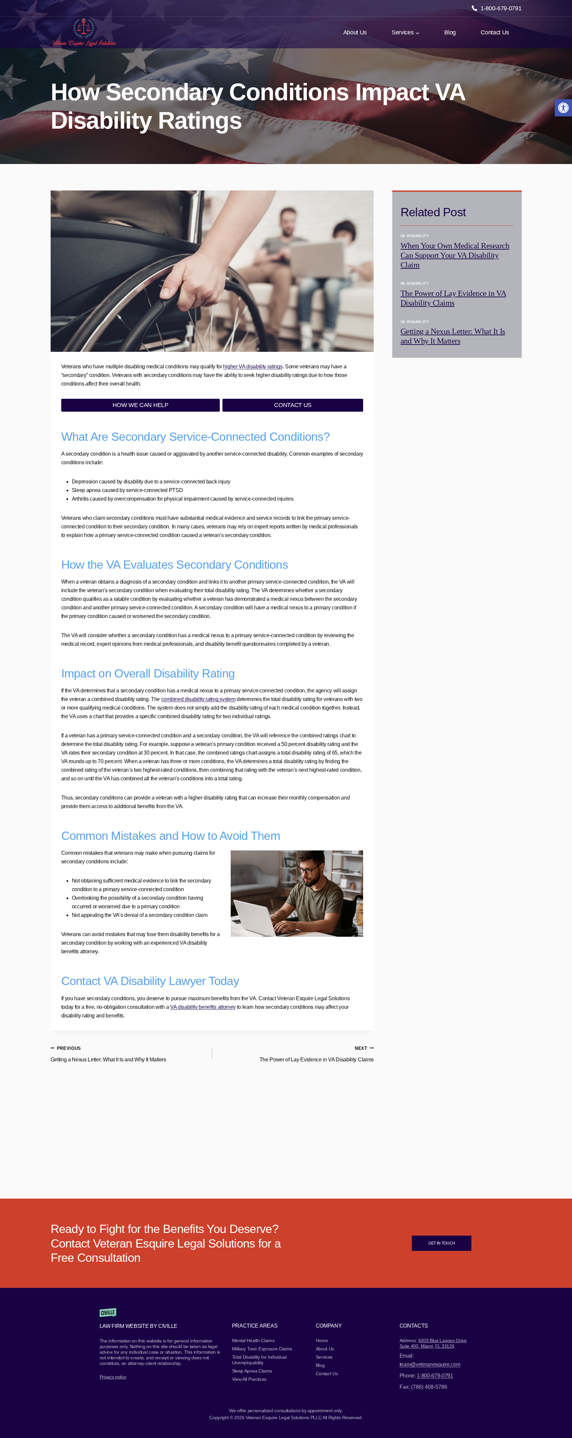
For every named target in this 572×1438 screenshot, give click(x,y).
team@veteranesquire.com (430, 1364)
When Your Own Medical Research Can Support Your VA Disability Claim (455, 255)
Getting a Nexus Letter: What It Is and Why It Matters (108, 1054)
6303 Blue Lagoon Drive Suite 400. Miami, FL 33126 (433, 1343)
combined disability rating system (198, 699)
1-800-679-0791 (501, 8)
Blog (450, 32)
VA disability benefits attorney (203, 1007)
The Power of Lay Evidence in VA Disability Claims (317, 1054)
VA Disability (415, 236)
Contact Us (495, 32)
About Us (355, 32)
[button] (563, 107)
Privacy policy (113, 1376)
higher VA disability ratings (252, 366)
